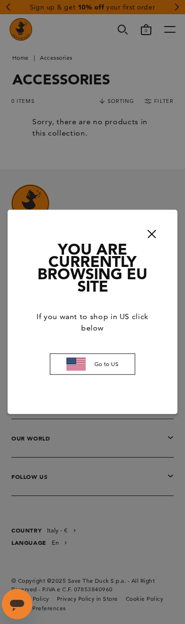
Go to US (106, 363)
